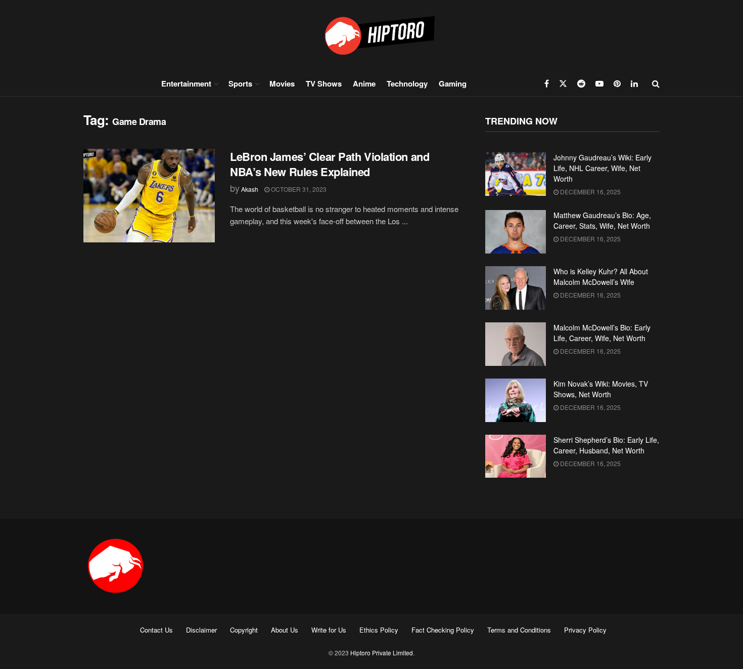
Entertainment (186, 83)
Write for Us (328, 630)
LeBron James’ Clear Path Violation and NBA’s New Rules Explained (329, 164)
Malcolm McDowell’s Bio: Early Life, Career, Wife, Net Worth (602, 332)
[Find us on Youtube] (599, 83)
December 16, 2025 (590, 191)
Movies (282, 83)
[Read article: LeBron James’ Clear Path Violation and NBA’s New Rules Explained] (149, 196)
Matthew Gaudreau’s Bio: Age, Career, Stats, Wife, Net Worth (602, 220)
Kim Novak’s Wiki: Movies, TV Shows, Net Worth (600, 389)
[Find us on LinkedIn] (634, 83)
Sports (240, 83)
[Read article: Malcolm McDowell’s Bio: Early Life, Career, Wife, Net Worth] (515, 344)
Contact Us (156, 630)
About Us (284, 630)
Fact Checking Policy (442, 630)
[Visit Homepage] (371, 35)
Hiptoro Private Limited (381, 652)
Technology (407, 83)
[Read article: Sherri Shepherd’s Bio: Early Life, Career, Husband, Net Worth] (515, 456)
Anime (364, 83)
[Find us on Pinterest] (617, 83)
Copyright (244, 630)
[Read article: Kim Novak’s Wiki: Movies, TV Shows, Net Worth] (515, 400)
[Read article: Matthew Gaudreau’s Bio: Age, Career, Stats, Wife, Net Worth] (515, 232)
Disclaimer (201, 630)
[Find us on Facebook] (546, 83)
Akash (249, 189)
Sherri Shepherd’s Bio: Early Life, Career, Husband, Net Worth (606, 445)
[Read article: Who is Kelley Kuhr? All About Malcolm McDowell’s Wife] (515, 288)
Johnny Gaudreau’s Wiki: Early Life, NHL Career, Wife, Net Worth (602, 168)
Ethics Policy (378, 630)
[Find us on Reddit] (581, 83)
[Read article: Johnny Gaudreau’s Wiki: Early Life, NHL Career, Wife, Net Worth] (515, 174)
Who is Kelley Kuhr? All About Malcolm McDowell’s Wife (600, 276)
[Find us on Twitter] (563, 83)
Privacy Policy (585, 630)
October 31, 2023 (298, 189)
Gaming (453, 83)
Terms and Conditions (519, 630)
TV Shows (324, 83)
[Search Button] (656, 83)
